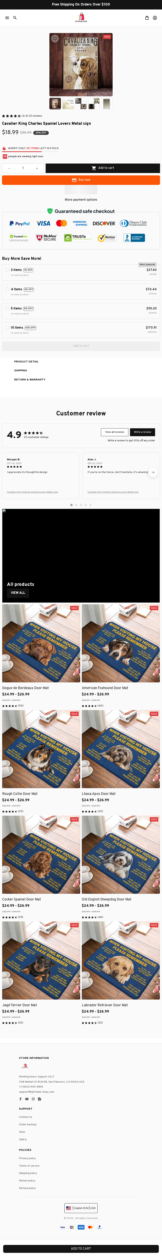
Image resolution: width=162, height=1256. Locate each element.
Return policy (27, 1180)
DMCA (23, 1139)
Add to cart (81, 1249)
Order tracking (27, 1124)
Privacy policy (27, 1158)
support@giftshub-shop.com (36, 1092)
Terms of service (29, 1166)
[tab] (71, 505)
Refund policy (27, 1188)
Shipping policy (28, 1173)
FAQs (22, 1132)
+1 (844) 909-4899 (31, 1087)
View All (18, 593)
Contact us (25, 1117)
